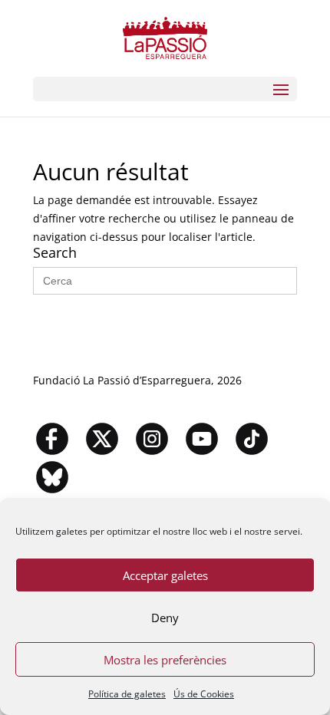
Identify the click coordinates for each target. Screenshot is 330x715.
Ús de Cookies (203, 693)
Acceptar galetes (165, 575)
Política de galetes (127, 693)
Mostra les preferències (165, 659)
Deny (165, 617)
